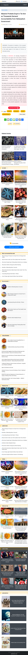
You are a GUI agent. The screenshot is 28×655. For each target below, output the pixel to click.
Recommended (5, 281)
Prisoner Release (6, 114)
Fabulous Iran (5, 385)
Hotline (4, 459)
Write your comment (14, 247)
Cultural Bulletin (6, 335)
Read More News (13, 107)
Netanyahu (16, 111)
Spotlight (4, 168)
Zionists (9, 111)
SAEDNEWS (10, 55)
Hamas (23, 111)
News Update (4, 10)
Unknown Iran (5, 506)
